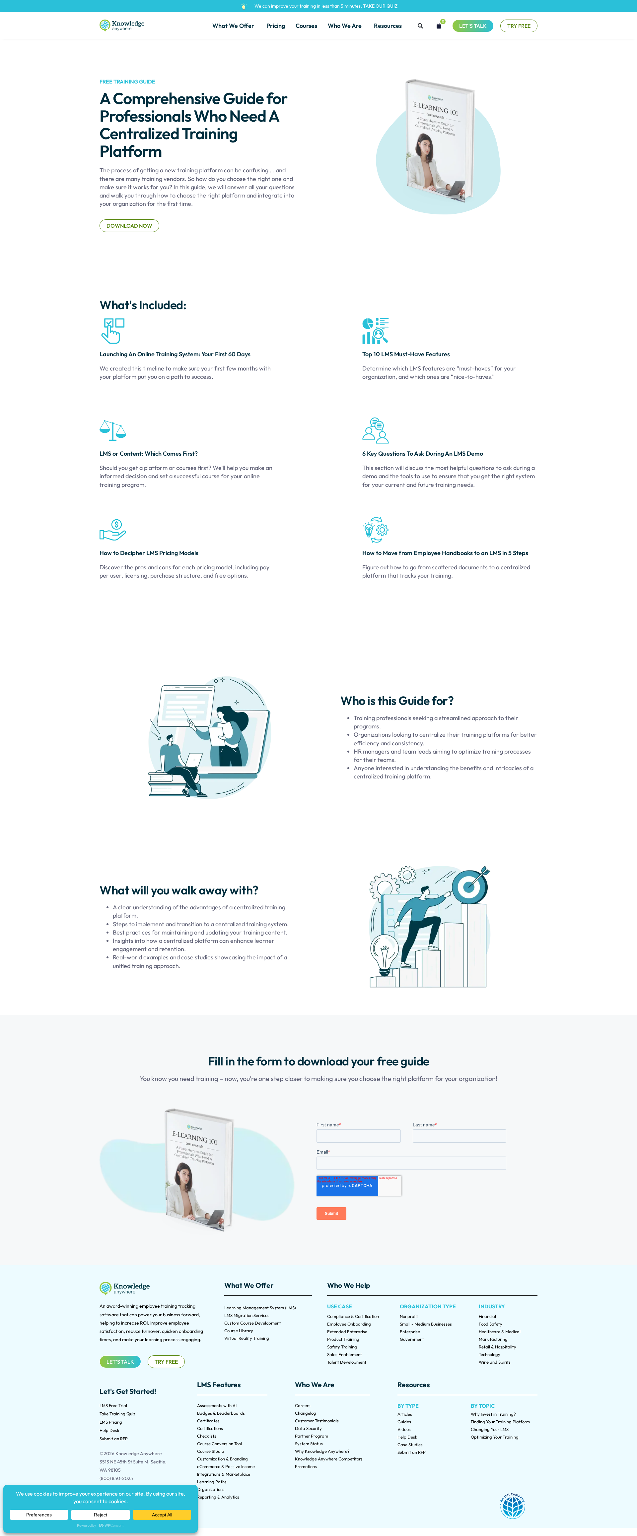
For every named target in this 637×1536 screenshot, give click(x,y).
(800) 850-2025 (116, 1478)
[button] (420, 26)
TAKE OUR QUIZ (380, 6)
